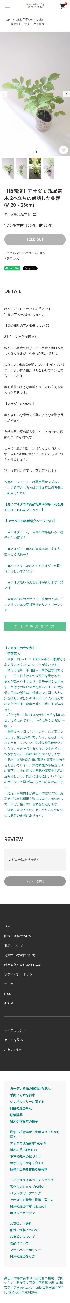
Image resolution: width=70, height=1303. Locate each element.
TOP (7, 19)
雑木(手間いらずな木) (29, 19)
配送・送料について (18, 936)
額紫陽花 (16, 1115)
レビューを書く (35, 881)
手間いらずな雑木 (22, 1095)
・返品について (13, 258)
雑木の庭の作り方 (22, 1256)
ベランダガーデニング (25, 1193)
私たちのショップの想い (27, 1186)
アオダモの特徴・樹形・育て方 (32, 1199)
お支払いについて (22, 1236)
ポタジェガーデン (22, 1213)
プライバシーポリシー (19, 974)
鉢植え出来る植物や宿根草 (28, 1169)
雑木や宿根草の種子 (24, 1121)
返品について (13, 945)
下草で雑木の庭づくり (25, 1156)
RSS (7, 993)
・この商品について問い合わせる (24, 253)
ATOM (8, 1003)
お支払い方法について (19, 955)
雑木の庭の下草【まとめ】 (28, 1206)
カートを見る (13, 1040)
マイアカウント (15, 1030)
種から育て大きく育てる (27, 1163)
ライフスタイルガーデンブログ (32, 1180)
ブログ (9, 984)
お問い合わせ (13, 1049)
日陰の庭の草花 (21, 1108)
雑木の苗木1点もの (23, 1149)
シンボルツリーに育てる (27, 1101)
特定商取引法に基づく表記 (23, 965)
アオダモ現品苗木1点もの (28, 1143)
